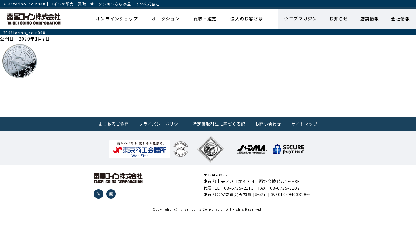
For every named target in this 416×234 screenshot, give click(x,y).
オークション (166, 19)
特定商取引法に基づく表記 (219, 124)
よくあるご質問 (113, 124)
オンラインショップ (117, 19)
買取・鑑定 (205, 19)
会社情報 (400, 19)
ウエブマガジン (300, 19)
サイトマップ (304, 124)
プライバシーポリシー (161, 124)
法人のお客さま (246, 19)
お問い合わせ (268, 124)
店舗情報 (369, 19)
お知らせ (338, 19)
